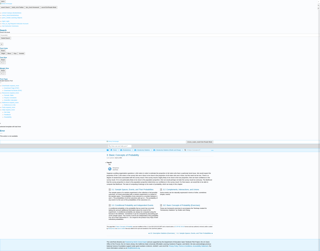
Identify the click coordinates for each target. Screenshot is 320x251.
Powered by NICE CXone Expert (136, 242)
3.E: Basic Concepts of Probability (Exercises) (181, 205)
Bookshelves (127, 150)
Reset (3, 50)
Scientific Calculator (10, 100)
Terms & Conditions (185, 246)
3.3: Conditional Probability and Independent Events (132, 205)
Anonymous (111, 228)
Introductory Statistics (143, 150)
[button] (7, 114)
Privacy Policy (173, 246)
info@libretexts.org (133, 248)
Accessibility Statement (200, 246)
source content (121, 228)
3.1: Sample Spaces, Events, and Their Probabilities (132, 189)
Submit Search (5, 38)
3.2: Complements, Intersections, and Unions (181, 189)
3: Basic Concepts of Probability (123, 226)
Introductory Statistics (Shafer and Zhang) (168, 150)
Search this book (5, 32)
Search (109, 146)
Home (115, 150)
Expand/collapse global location (212, 149)
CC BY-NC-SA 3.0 (179, 226)
